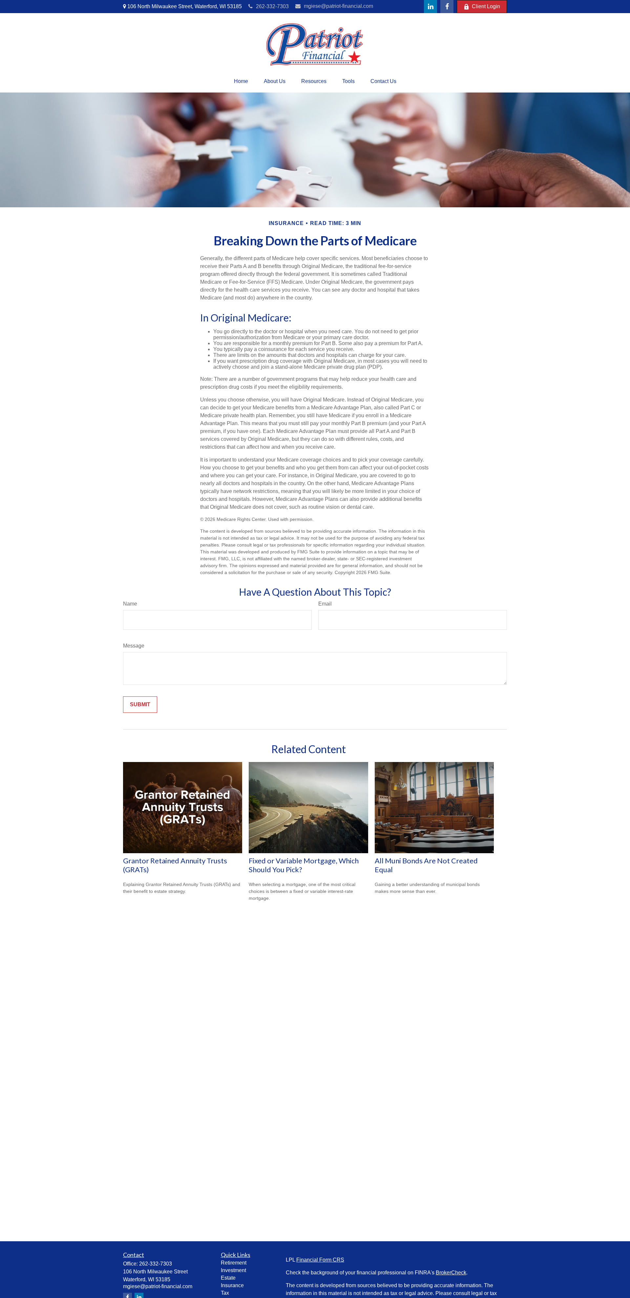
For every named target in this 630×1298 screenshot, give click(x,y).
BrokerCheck (451, 1272)
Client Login (486, 6)
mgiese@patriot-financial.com (338, 6)
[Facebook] (446, 6)
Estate (228, 1278)
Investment (233, 1270)
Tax (225, 1293)
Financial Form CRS (320, 1260)
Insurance (232, 1285)
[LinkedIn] (430, 6)
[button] (241, 81)
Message (133, 646)
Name (130, 604)
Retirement (233, 1263)
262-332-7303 (272, 6)
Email (325, 604)
